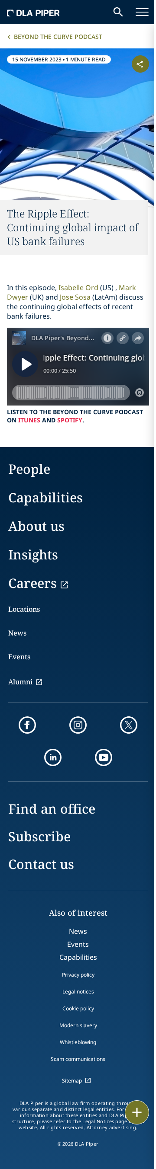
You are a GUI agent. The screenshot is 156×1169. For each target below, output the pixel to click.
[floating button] (137, 1112)
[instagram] (78, 725)
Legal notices (78, 991)
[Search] (118, 12)
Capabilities (45, 497)
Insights (33, 554)
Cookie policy (78, 1008)
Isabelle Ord (78, 287)
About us (36, 526)
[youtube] (103, 757)
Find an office (51, 809)
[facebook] (27, 725)
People (29, 469)
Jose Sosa (75, 297)
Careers (32, 583)
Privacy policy (78, 974)
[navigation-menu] (142, 12)
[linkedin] (53, 757)
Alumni (20, 682)
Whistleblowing (78, 1042)
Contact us (41, 864)
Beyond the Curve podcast (58, 36)
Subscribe (39, 836)
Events (19, 656)
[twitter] (128, 725)
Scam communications (78, 1059)
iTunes (29, 420)
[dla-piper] (33, 12)
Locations (24, 609)
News (17, 633)
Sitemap (72, 1080)
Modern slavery (78, 1025)
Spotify (69, 420)
